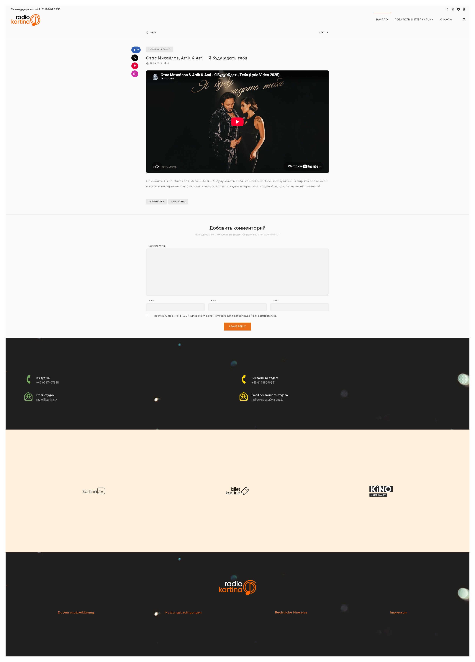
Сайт (276, 300)
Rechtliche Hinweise (291, 612)
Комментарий (158, 246)
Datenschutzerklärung (76, 612)
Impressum (398, 612)
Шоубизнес (178, 202)
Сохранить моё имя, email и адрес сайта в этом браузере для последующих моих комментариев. (215, 316)
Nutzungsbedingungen (184, 612)
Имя (152, 300)
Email (215, 300)
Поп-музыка (156, 202)
